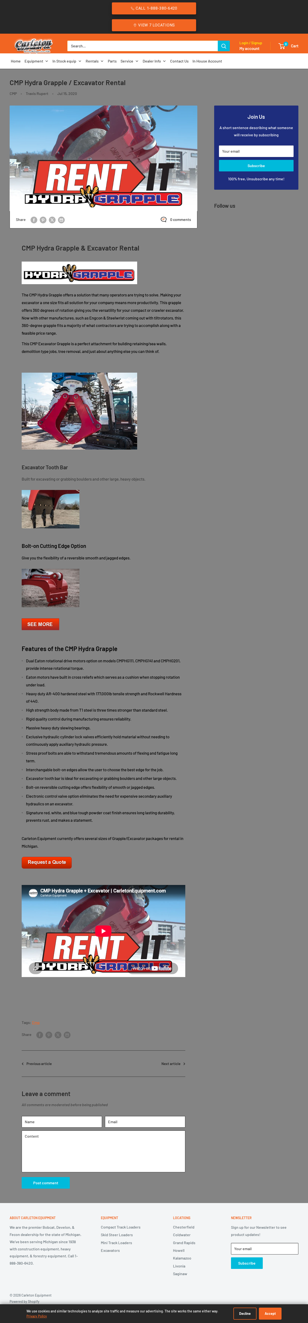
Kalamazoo (182, 1258)
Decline (245, 1313)
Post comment (45, 1182)
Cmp (36, 1022)
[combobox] (142, 46)
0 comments (180, 219)
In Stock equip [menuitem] (64, 61)
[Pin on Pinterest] (43, 219)
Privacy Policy (36, 1316)
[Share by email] (61, 219)
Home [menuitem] (16, 61)
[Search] (224, 46)
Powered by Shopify (24, 1301)
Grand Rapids (184, 1242)
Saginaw (180, 1273)
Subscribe (256, 165)
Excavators (110, 1250)
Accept (270, 1313)
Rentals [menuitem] (92, 61)
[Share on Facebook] (34, 219)
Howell (179, 1250)
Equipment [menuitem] (34, 61)
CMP (13, 93)
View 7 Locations (156, 25)
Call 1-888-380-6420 (156, 8)
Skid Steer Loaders (117, 1234)
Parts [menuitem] (112, 61)
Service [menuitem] (127, 61)
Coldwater (182, 1234)
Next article (170, 1063)
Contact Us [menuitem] (179, 61)
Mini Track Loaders (116, 1242)
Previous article (39, 1063)
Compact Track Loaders (121, 1227)
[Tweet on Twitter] (52, 219)
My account (249, 48)
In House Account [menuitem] (207, 61)
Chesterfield (183, 1227)
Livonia (179, 1266)
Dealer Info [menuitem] (152, 61)
